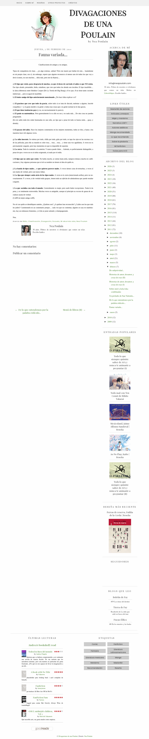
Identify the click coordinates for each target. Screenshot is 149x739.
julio (112, 245)
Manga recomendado (120, 132)
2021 (109, 187)
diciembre (114, 233)
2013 (109, 221)
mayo (112, 254)
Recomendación (94, 668)
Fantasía (95, 651)
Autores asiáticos (120, 127)
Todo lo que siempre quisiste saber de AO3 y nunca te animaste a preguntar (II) (119, 487)
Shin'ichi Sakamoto (45, 716)
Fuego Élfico (120, 619)
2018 (109, 200)
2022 (109, 183)
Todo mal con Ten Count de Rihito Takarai (120, 395)
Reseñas (41, 3)
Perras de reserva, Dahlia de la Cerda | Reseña (120, 514)
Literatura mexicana (95, 657)
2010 (109, 317)
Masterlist (118, 662)
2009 (109, 321)
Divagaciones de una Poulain (68, 736)
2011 (109, 229)
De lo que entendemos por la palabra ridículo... (33, 311)
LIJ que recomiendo (120, 137)
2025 (109, 170)
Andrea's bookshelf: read (42, 645)
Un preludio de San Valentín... (121, 295)
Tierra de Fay (120, 607)
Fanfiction (40, 685)
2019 (109, 195)
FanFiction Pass (40, 697)
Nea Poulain (81, 221)
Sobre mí (29, 3)
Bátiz (25, 221)
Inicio (19, 3)
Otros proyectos (56, 3)
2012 (109, 225)
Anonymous (41, 688)
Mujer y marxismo (120, 118)
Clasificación (34, 221)
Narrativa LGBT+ (120, 123)
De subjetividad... (116, 270)
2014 (109, 216)
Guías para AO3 (120, 151)
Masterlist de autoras (120, 109)
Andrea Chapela (41, 654)
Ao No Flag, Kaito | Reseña (119, 456)
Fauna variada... (115, 307)
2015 (109, 212)
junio (112, 249)
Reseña (118, 668)
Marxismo (94, 662)
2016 (109, 208)
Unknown (41, 674)
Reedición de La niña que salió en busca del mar (120, 612)
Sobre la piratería (120, 141)
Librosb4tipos (109, 93)
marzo (112, 262)
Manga (118, 657)
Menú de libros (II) (73, 309)
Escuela (56, 221)
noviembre (114, 237)
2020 (109, 191)
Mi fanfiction (119, 146)
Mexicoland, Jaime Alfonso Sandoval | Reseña (119, 426)
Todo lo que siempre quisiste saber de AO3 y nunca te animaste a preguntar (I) (119, 362)
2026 (109, 166)
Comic (95, 644)
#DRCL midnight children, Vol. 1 (40, 712)
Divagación (46, 221)
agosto (112, 241)
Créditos (72, 3)
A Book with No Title (40, 672)
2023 (109, 178)
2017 (109, 204)
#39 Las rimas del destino (120, 601)
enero (112, 312)
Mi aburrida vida (68, 221)
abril (112, 258)
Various (41, 700)
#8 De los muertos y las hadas (120, 624)
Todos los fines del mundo (40, 651)
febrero (113, 266)
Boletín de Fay (120, 597)
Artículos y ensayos (120, 113)
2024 (109, 174)
